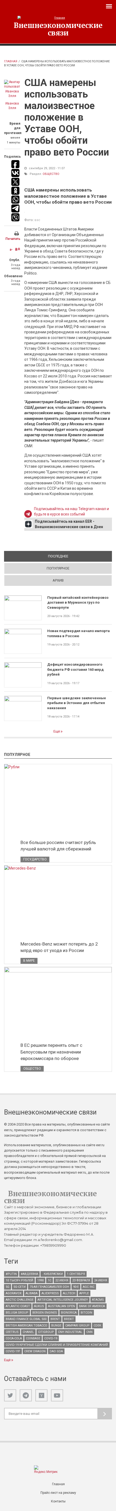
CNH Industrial (70, 1332)
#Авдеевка (29, 1274)
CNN (89, 1332)
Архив (58, 580)
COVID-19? (13, 1351)
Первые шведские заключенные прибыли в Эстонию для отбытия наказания (76, 703)
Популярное (58, 568)
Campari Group (77, 1325)
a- (11, 249)
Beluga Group (17, 1312)
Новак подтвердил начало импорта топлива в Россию (78, 633)
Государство (35, 859)
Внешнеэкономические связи (58, 29)
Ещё (57, 731)
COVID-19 (50, 1338)
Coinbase (33, 1338)
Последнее (77, 556)
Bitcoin (86, 1312)
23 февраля (81, 1280)
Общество (51, 174)
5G (7, 1287)
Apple (84, 1293)
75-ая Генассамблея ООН (49, 1287)
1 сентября (76, 1274)
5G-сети (19, 1287)
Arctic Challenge (19, 1299)
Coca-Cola (14, 1338)
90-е (76, 1287)
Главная (10, 61)
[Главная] (58, 18)
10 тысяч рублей (19, 1280)
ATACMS (98, 1299)
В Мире (29, 960)
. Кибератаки (52, 1274)
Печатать (12, 239)
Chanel (28, 1332)
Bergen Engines (44, 1312)
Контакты (58, 1501)
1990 (40, 1280)
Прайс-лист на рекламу (58, 1492)
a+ (17, 249)
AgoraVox (14, 1293)
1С (49, 1280)
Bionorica (69, 1312)
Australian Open (61, 1306)
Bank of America (92, 1306)
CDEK (97, 1325)
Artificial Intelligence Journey (62, 1299)
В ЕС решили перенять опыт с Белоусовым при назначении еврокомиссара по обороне (51, 1052)
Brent (55, 1319)
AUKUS (39, 1306)
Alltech (69, 1293)
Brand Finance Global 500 (26, 1319)
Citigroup (46, 1332)
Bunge (56, 1325)
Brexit (69, 1319)
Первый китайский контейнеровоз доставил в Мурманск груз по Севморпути (77, 603)
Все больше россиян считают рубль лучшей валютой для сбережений (58, 846)
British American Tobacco (26, 1325)
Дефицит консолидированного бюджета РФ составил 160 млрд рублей (75, 669)
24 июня (100, 1280)
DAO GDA (56, 1351)
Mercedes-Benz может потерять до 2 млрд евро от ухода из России (59, 947)
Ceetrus (12, 1332)
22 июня (61, 1280)
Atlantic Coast (18, 1306)
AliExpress (50, 1293)
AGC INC (88, 1287)
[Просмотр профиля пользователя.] (12, 89)
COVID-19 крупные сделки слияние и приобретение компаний (57, 1345)
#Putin (11, 1274)
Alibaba (31, 1293)
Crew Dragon (35, 1351)
